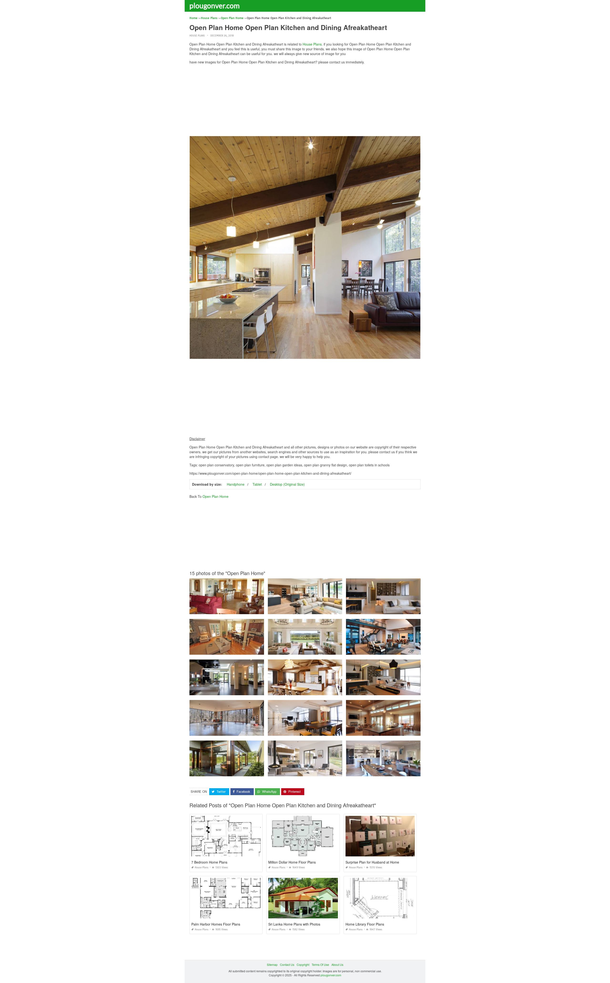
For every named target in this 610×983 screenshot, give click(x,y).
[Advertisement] (305, 101)
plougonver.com (214, 5)
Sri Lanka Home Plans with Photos (294, 924)
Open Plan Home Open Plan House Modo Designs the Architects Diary (236, 772)
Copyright (303, 964)
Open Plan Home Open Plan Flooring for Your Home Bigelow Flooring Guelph (319, 610)
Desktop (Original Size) (287, 484)
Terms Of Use (320, 964)
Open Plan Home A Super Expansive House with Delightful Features (235, 691)
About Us (337, 964)
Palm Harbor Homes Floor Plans (215, 924)
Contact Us (287, 964)
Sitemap (272, 964)
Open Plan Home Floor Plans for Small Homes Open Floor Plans (232, 650)
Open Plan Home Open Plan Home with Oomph (383, 610)
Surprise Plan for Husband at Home (372, 862)
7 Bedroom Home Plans (209, 862)
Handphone (235, 484)
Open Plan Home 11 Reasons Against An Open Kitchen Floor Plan (234, 610)
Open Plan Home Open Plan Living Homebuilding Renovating (309, 691)
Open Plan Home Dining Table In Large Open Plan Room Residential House (396, 772)
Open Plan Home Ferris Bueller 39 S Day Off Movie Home (228, 731)
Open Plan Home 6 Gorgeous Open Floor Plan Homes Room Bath (390, 731)
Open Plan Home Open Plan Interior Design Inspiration (305, 772)
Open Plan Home (216, 496)
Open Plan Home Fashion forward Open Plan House (305, 731)
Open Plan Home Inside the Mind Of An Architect (383, 650)
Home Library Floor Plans (365, 924)
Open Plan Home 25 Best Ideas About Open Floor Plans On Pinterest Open (317, 650)
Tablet (257, 484)
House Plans (197, 35)
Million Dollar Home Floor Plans (292, 862)
